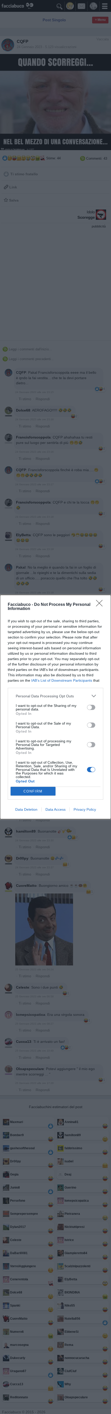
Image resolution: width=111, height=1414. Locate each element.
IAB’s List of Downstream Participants (61, 680)
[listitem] (55, 696)
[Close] (101, 605)
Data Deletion (26, 809)
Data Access (55, 809)
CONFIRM (33, 791)
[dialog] (55, 707)
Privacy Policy (85, 809)
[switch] (91, 707)
